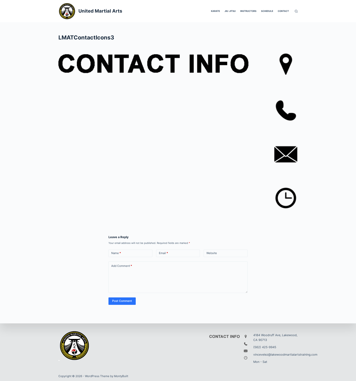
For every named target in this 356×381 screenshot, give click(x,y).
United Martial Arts (100, 11)
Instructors (248, 11)
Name (116, 253)
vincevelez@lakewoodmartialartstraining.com (285, 354)
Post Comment (122, 301)
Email (163, 253)
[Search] (296, 11)
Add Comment (121, 266)
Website (211, 253)
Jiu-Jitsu (230, 11)
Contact (283, 11)
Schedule (267, 11)
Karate (215, 11)
